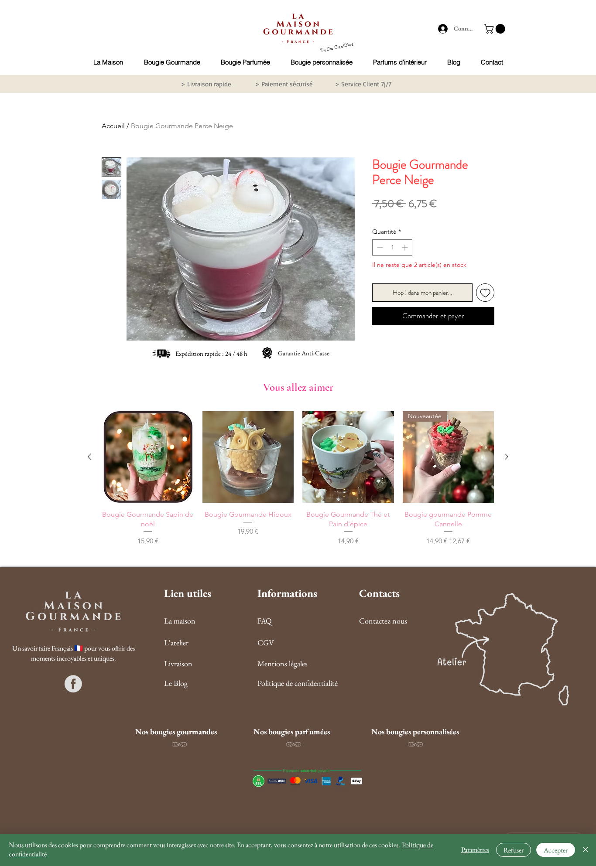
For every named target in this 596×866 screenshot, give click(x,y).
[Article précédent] (89, 456)
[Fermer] (585, 850)
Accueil (113, 126)
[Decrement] (378, 247)
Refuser (514, 850)
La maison (179, 621)
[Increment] (405, 247)
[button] (495, 29)
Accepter (556, 850)
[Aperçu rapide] (148, 457)
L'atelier (176, 643)
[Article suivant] (506, 456)
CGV (265, 643)
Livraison (178, 663)
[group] (298, 479)
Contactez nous (383, 621)
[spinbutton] (392, 247)
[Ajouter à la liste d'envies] (485, 292)
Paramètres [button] (475, 849)
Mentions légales (282, 663)
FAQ (264, 621)
